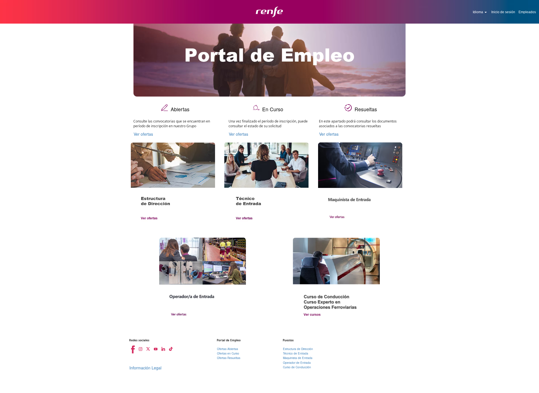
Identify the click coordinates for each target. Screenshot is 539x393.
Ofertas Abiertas (227, 349)
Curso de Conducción (297, 367)
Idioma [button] (478, 12)
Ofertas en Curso (228, 353)
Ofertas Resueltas (228, 358)
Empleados (527, 12)
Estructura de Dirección (298, 349)
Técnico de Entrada (295, 353)
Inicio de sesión (503, 12)
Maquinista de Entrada (297, 358)
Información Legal (145, 368)
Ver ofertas (143, 134)
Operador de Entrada (297, 363)
